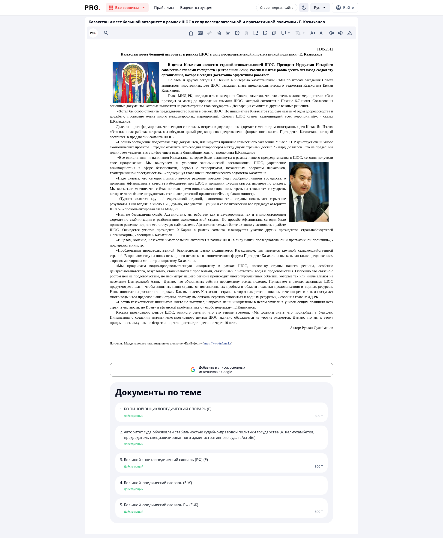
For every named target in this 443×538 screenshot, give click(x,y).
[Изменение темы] (303, 7)
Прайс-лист (164, 7)
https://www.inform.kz (217, 343)
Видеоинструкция (196, 7)
